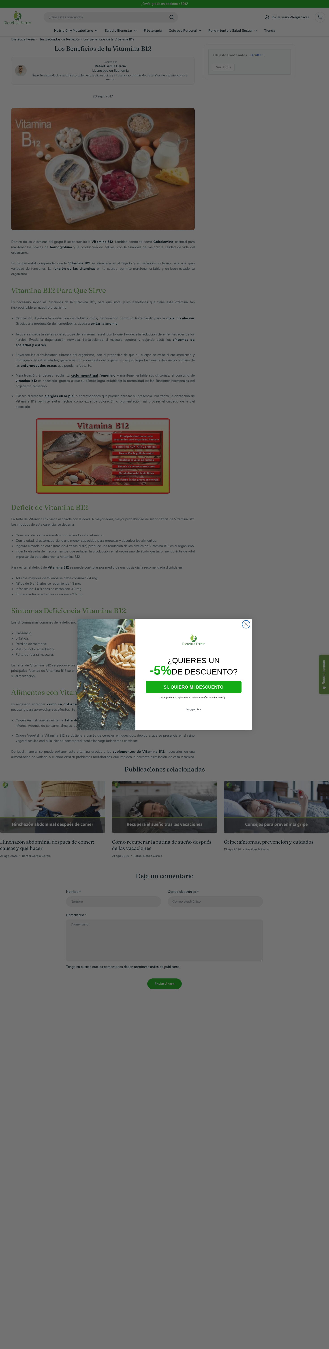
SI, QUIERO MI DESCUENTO (194, 687)
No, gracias (193, 709)
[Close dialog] (246, 624)
